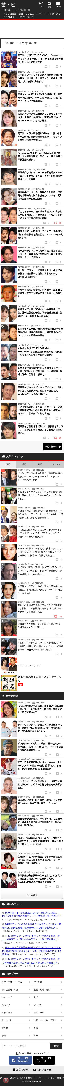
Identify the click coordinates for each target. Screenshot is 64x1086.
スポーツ (6, 1005)
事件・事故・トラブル (12, 982)
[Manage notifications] (6, 1080)
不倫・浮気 (7, 1012)
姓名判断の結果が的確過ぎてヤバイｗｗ (39, 680)
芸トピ (8, 4)
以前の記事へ (51, 446)
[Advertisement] (32, 28)
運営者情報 (22, 1069)
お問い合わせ (44, 1069)
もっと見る (32, 894)
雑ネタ (5, 1028)
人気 (40, 7)
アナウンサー (8, 1020)
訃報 (4, 1035)
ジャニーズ (7, 997)
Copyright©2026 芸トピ (32, 1080)
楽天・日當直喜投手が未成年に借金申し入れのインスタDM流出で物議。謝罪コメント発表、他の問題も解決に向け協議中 (31, 951)
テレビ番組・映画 (10, 990)
